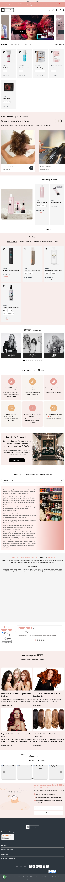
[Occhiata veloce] (13, 53)
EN (37, 1)
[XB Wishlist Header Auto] (56, 10)
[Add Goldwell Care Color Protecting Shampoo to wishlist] (4, 51)
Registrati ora (17, 460)
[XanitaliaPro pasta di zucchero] (40, 56)
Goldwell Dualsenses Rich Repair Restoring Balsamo (53, 270)
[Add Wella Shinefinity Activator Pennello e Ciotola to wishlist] (37, 186)
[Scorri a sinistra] (57, 121)
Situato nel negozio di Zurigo (54, 414)
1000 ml (37, 71)
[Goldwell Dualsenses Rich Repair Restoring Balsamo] (54, 256)
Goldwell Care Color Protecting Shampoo (8, 68)
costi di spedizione (33, 877)
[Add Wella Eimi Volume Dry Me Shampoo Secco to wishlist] (25, 248)
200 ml (53, 273)
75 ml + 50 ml (6, 101)
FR (32, 1)
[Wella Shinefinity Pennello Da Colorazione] (57, 191)
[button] (24, 360)
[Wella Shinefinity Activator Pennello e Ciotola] (42, 191)
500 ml (43, 71)
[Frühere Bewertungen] (16, 632)
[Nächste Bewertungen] (63, 632)
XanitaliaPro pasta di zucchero (40, 68)
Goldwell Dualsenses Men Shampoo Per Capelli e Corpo (11, 270)
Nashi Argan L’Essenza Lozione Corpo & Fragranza (8, 99)
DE (28, 1)
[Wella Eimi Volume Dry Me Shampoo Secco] (32, 256)
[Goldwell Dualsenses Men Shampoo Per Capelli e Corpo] (11, 256)
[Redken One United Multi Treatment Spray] (11, 293)
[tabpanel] (32, 79)
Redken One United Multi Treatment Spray (10, 307)
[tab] (4, 44)
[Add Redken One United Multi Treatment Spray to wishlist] (4, 285)
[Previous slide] (4, 772)
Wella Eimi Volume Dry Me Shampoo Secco (32, 270)
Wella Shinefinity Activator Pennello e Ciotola (41, 202)
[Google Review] (7, 837)
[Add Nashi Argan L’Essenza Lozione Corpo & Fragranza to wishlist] (4, 82)
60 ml (38, 205)
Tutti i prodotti (59, 44)
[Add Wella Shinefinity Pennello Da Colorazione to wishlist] (52, 186)
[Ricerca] (49, 10)
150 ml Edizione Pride (8, 313)
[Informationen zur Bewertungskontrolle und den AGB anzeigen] (13, 636)
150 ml (20, 71)
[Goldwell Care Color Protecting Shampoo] (8, 56)
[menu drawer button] (63, 10)
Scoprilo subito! (22, 32)
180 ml (30, 273)
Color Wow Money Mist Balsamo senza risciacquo (24, 68)
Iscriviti (48, 813)
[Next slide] (61, 772)
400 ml (5, 310)
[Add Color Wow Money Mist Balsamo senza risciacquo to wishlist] (19, 51)
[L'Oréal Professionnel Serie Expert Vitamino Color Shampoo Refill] (56, 56)
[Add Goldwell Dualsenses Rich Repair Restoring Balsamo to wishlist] (46, 248)
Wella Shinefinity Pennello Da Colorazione (56, 202)
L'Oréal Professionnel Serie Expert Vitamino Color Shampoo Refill (55, 68)
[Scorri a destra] (62, 121)
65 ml (26, 273)
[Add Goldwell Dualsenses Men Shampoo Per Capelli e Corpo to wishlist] (4, 248)
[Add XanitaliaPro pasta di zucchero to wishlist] (35, 51)
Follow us (42, 756)
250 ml (5, 71)
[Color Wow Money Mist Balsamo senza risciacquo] (24, 56)
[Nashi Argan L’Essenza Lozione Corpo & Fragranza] (8, 87)
